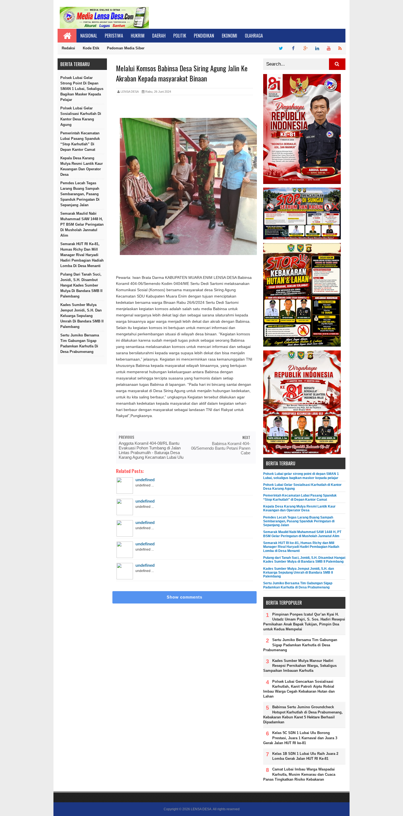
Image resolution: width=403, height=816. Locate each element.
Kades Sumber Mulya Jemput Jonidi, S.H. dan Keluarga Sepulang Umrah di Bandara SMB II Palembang (82, 316)
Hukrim (137, 35)
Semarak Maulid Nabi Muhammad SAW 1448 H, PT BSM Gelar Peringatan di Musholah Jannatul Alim (82, 224)
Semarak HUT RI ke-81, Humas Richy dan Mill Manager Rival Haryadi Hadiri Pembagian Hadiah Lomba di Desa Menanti (82, 255)
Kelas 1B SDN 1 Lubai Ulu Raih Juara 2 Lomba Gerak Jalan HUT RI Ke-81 (305, 756)
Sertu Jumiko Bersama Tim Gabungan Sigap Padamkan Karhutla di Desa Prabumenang (79, 343)
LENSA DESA (201, 809)
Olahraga (254, 35)
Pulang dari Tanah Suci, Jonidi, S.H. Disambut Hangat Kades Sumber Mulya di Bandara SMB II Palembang (81, 285)
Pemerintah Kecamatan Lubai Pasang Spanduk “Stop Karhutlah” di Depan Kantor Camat (80, 141)
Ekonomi (229, 35)
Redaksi (68, 48)
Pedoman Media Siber (125, 48)
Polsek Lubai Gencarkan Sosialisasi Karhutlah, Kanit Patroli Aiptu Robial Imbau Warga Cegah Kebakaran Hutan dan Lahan (299, 689)
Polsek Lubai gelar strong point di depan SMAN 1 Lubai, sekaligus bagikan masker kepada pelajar (81, 89)
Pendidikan (204, 35)
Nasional (88, 35)
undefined (145, 479)
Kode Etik (91, 48)
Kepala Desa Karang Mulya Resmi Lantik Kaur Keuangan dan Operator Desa (81, 166)
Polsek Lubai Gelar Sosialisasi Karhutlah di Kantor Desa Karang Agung (80, 116)
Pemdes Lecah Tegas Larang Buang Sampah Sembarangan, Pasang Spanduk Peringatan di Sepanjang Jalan (80, 194)
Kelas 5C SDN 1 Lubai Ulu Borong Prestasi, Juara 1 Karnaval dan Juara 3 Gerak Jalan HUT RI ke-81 (300, 738)
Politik (179, 35)
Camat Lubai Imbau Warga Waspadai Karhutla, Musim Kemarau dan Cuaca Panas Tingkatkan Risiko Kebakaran (299, 774)
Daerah (159, 35)
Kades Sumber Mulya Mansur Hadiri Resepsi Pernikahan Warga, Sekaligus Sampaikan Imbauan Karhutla (300, 666)
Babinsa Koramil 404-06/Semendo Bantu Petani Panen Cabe (220, 448)
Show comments (184, 597)
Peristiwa (114, 35)
